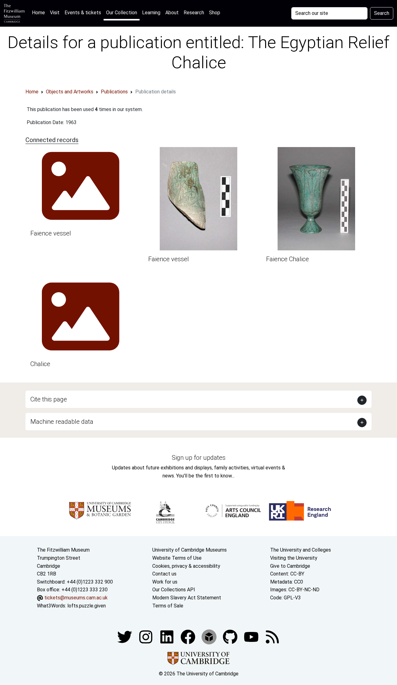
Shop (214, 13)
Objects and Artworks (69, 92)
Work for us (164, 582)
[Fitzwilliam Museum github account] (230, 636)
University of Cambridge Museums (189, 550)
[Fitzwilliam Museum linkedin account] (188, 636)
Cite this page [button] (48, 399)
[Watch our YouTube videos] (251, 636)
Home (39, 12)
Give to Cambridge (290, 566)
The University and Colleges (300, 550)
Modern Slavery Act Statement (186, 598)
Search (381, 13)
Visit (55, 13)
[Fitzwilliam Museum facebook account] (167, 636)
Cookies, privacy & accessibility (186, 566)
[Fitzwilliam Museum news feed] (272, 636)
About (172, 13)
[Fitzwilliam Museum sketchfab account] (209, 636)
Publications (114, 92)
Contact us (164, 574)
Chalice (40, 364)
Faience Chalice (287, 259)
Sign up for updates (198, 457)
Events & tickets (83, 13)
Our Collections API (173, 590)
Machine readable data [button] (61, 421)
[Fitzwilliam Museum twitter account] (125, 636)
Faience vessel (50, 233)
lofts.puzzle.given (86, 606)
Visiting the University (293, 558)
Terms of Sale (167, 606)
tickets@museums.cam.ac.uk (76, 598)
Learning (151, 13)
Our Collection (121, 13)
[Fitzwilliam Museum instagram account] (146, 636)
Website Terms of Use (177, 558)
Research (194, 13)
